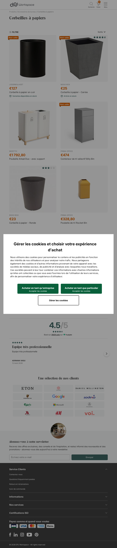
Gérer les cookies (58, 300)
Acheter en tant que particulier (81, 289)
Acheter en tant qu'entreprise (38, 289)
